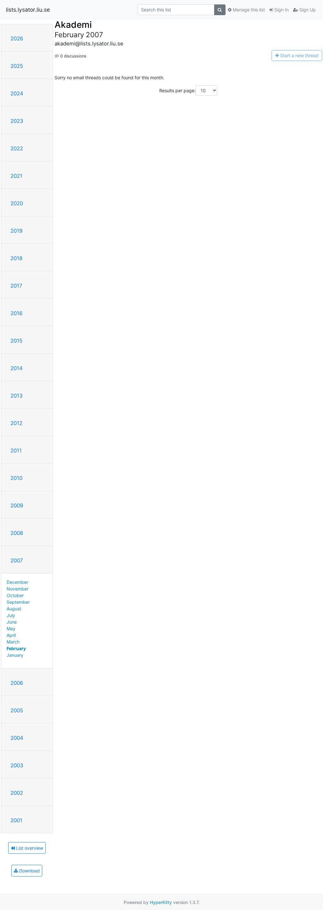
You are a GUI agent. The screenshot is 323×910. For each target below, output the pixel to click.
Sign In (281, 9)
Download (29, 870)
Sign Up (307, 9)
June (12, 622)
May (11, 628)
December (17, 582)
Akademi (73, 24)
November (17, 588)
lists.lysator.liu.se (28, 9)
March (13, 641)
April (11, 635)
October (15, 595)
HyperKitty (161, 902)
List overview (29, 848)
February (16, 648)
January (15, 655)
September (18, 602)
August (14, 608)
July (11, 615)
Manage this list (248, 9)
